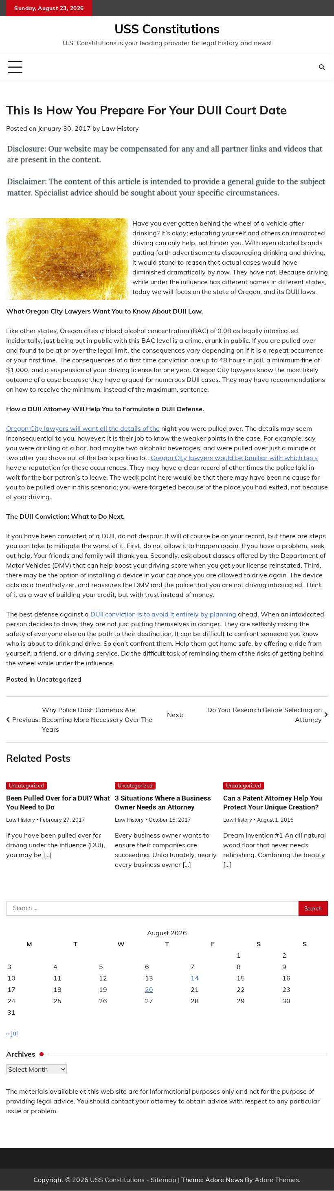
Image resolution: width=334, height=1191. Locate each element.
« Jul (12, 1033)
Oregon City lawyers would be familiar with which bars (234, 458)
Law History (120, 128)
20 (149, 989)
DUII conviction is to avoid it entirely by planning (163, 614)
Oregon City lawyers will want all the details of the (83, 428)
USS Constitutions (167, 29)
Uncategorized (59, 679)
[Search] (322, 67)
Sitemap (163, 1180)
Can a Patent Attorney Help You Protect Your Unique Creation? (272, 803)
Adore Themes (277, 1180)
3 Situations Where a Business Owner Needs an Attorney (163, 803)
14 (195, 978)
